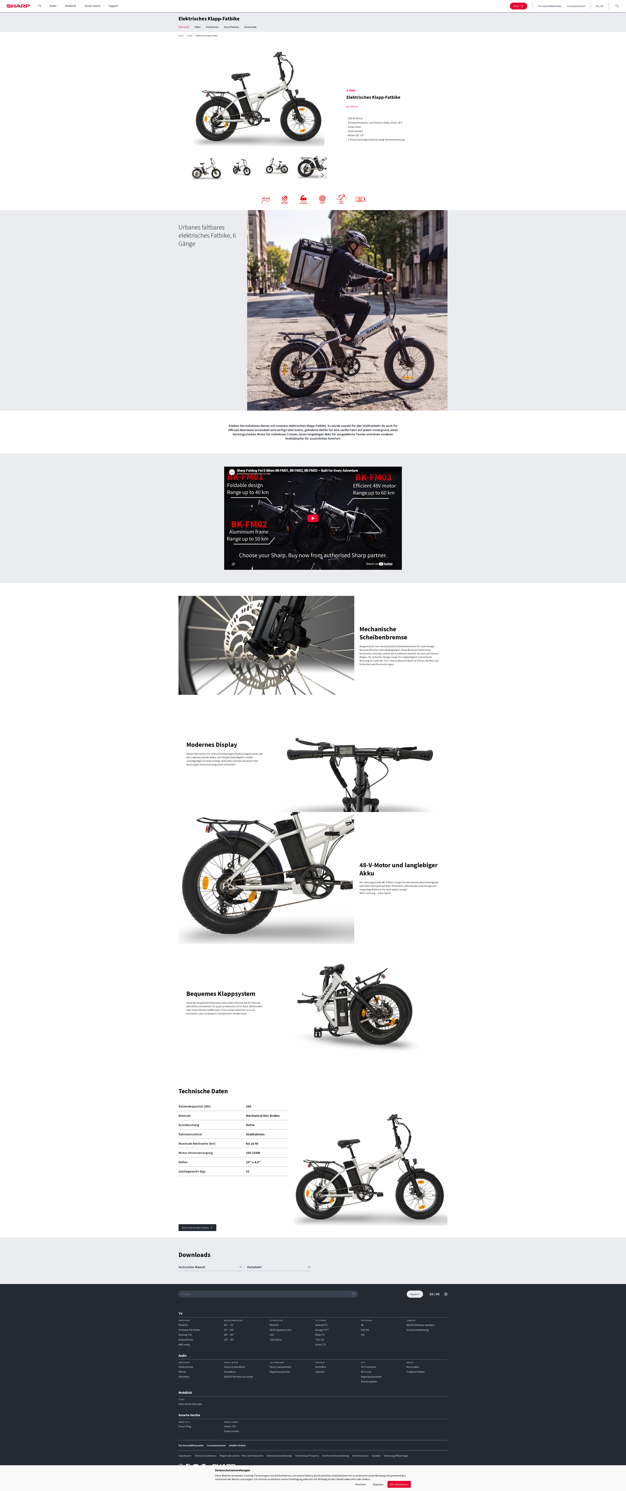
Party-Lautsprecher (280, 1366)
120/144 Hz (276, 1339)
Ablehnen (360, 1484)
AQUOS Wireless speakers (420, 1325)
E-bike (189, 36)
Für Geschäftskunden (550, 6)
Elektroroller (231, 1431)
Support (113, 6)
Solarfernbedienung (417, 1329)
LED (272, 1334)
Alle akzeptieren (399, 1484)
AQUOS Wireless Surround (238, 1376)
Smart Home (92, 6)
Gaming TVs (185, 1334)
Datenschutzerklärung (279, 1455)
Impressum (185, 1455)
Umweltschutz (360, 1455)
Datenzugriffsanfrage (396, 1455)
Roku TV (319, 1334)
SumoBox (184, 1376)
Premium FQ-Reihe (189, 1329)
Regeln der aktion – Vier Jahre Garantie (241, 1455)
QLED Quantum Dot (281, 1329)
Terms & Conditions (205, 1455)
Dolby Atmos (186, 1339)
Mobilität (70, 6)
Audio (53, 6)
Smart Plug (185, 1426)
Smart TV (320, 1344)
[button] (322, 175)
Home (181, 36)
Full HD (365, 1329)
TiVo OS (319, 1339)
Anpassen (378, 1484)
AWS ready (184, 1344)
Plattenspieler (369, 1381)
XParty (182, 1371)
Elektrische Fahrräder (190, 1404)
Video (198, 27)
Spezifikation (231, 27)
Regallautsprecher (280, 1371)
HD (362, 1334)
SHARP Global (237, 1445)
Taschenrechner (576, 6)
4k (362, 1325)
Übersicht (184, 27)
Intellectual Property (307, 1455)
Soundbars (230, 1371)
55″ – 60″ (229, 1329)
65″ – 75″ (229, 1325)
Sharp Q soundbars (234, 1366)
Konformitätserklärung (335, 1455)
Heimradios (412, 1366)
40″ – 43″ (229, 1334)
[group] (259, 97)
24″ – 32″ (229, 1339)
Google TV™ (322, 1329)
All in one (366, 1371)
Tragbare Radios (415, 1371)
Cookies (376, 1455)
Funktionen (212, 27)
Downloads (250, 27)
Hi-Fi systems (368, 1366)
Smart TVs (230, 1426)
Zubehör (320, 1371)
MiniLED (183, 1325)
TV (39, 6)
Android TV (321, 1325)
